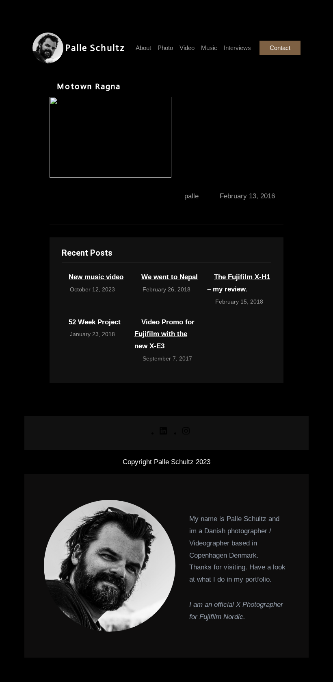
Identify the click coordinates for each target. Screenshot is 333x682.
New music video (96, 277)
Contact (280, 47)
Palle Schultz (95, 47)
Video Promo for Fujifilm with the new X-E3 (164, 334)
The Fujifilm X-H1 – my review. (238, 283)
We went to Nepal (169, 277)
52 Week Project (95, 322)
